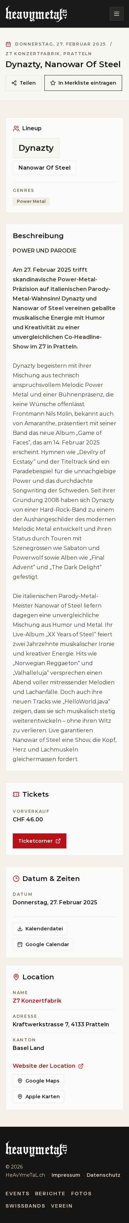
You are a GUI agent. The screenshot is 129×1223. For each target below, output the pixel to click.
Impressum (66, 1175)
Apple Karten (42, 1096)
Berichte (50, 1193)
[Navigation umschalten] (116, 14)
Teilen (28, 83)
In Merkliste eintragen (87, 83)
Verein (62, 1206)
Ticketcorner (35, 841)
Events (18, 1193)
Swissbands (25, 1206)
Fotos (81, 1193)
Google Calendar (47, 944)
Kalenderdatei (44, 929)
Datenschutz (103, 1175)
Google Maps (42, 1081)
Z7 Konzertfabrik (37, 1001)
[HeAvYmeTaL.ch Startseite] (36, 13)
